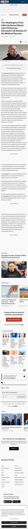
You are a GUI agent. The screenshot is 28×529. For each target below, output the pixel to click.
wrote (12, 105)
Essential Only (14, 522)
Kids (2, 472)
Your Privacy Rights (19, 472)
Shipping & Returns (19, 479)
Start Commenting (14, 319)
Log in (22, 324)
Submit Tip (14, 448)
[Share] (25, 42)
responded (5, 174)
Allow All (14, 526)
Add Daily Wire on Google (15, 68)
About (2, 475)
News (2, 465)
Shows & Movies (5, 468)
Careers (16, 465)
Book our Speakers (5, 482)
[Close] (26, 507)
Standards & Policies (19, 482)
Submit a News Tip (19, 484)
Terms (2, 484)
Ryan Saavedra (4, 36)
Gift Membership (18, 470)
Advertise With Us (5, 477)
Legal (16, 475)
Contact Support (18, 468)
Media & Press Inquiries (20, 477)
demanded (6, 196)
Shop (2, 470)
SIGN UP (24, 14)
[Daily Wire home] (14, 15)
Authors (3, 479)
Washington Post (7, 73)
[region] (14, 517)
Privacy (3, 486)
